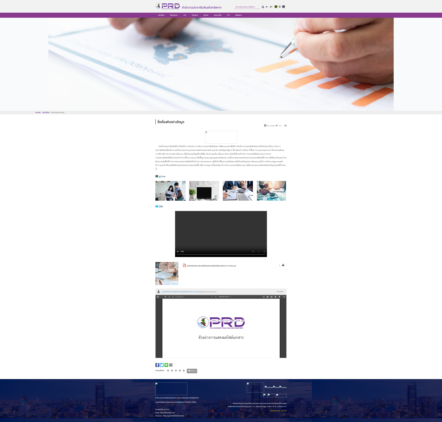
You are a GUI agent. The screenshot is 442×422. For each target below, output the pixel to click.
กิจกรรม (195, 15)
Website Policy (238, 403)
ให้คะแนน (193, 371)
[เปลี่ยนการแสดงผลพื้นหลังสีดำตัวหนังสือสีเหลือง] (276, 6)
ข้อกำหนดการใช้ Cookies (279, 403)
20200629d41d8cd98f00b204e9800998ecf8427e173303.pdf (189, 292)
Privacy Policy (247, 403)
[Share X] (162, 365)
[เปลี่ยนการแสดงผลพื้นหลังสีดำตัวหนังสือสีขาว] (283, 6)
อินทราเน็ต (217, 15)
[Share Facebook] (157, 365)
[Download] (282, 265)
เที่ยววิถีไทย (45, 112)
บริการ (206, 15)
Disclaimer (266, 403)
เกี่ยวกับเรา (174, 15)
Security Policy (258, 403)
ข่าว (184, 15)
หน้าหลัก (161, 15)
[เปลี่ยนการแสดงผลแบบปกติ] (280, 6)
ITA (228, 15)
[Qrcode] (171, 365)
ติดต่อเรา (238, 15)
